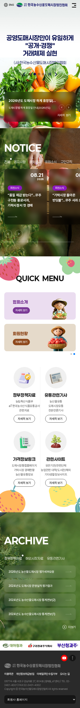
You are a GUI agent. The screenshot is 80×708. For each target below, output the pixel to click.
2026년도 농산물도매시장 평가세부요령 (31, 571)
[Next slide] (56, 74)
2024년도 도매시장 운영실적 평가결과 (30, 586)
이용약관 (8, 674)
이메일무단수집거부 (47, 674)
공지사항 (20, 162)
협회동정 (35, 162)
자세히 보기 (64, 115)
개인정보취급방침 (25, 674)
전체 (7, 162)
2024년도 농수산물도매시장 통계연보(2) (32, 600)
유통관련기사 (55, 558)
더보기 (72, 627)
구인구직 (66, 162)
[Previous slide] (24, 74)
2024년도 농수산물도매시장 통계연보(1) (32, 614)
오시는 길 (65, 674)
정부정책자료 (13, 558)
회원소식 (51, 162)
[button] (71, 354)
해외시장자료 (34, 558)
